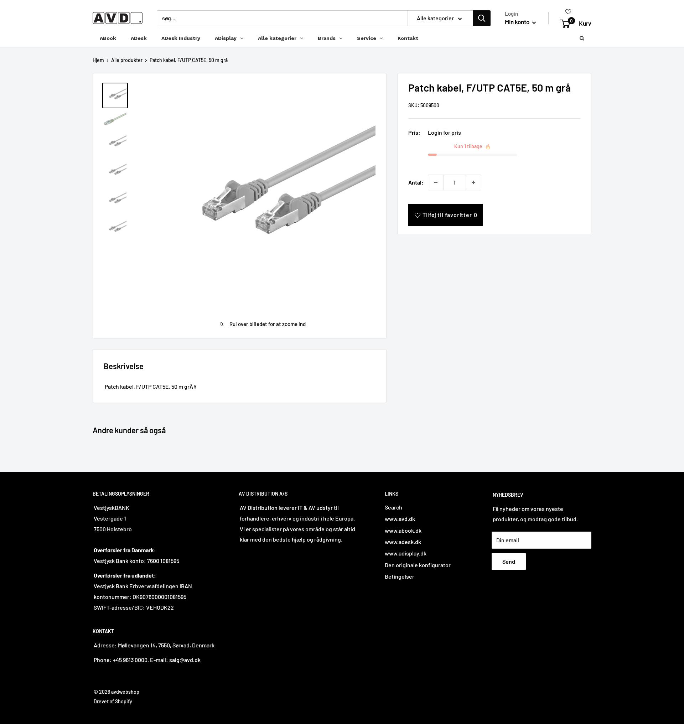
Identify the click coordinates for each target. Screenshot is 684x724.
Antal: (416, 182)
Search (393, 507)
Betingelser (399, 576)
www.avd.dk (400, 518)
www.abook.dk (403, 530)
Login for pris (444, 132)
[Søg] (482, 18)
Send (508, 561)
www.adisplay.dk (405, 553)
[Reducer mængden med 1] (435, 182)
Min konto (517, 21)
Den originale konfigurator (418, 565)
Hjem (98, 60)
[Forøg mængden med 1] (473, 182)
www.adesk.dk (403, 541)
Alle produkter (126, 60)
